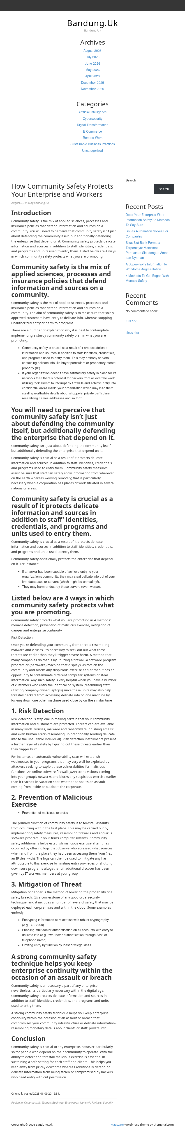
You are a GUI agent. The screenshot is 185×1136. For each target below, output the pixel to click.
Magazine (117, 1124)
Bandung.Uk (92, 23)
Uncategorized (92, 150)
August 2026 (92, 50)
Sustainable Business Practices (92, 144)
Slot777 (131, 321)
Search (131, 180)
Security (108, 1102)
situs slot (132, 332)
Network (85, 1102)
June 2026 (92, 63)
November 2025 (92, 88)
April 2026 (92, 76)
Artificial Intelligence (93, 112)
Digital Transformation (92, 124)
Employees (72, 1102)
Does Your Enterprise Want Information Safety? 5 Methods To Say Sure (148, 219)
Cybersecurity (92, 118)
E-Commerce (92, 131)
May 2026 (93, 69)
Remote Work (92, 137)
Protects (97, 1102)
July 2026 (92, 56)
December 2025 (92, 82)
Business (58, 1102)
